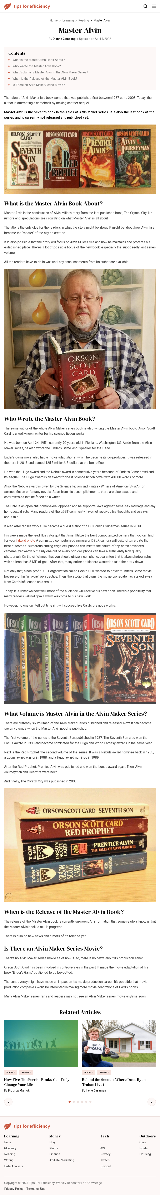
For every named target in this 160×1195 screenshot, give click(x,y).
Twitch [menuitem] (105, 1160)
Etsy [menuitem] (52, 1142)
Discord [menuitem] (105, 1166)
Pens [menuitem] (7, 1142)
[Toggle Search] (145, 6)
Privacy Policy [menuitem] (13, 1188)
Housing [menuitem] (145, 1154)
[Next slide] (152, 1102)
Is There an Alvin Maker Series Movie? (38, 85)
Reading (84, 20)
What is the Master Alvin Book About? (38, 60)
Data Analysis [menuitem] (13, 1166)
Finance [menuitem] (54, 1154)
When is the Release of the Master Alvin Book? (44, 79)
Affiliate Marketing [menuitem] (61, 1160)
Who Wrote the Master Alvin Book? (37, 66)
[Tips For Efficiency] (27, 6)
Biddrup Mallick (19, 1090)
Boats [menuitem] (143, 1148)
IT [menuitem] (101, 1142)
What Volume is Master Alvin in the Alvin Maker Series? (50, 72)
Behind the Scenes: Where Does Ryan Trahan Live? (114, 1082)
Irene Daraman (96, 1090)
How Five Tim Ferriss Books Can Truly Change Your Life (37, 1082)
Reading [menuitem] (9, 1154)
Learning (68, 20)
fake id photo (25, 540)
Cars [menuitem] (142, 1142)
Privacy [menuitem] (105, 1154)
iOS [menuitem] (102, 1148)
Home (54, 20)
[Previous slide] (8, 1102)
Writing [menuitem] (9, 1160)
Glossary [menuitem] (10, 1148)
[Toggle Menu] (154, 6)
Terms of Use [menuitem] (35, 1188)
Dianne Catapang (64, 39)
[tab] (70, 1102)
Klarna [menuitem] (53, 1148)
